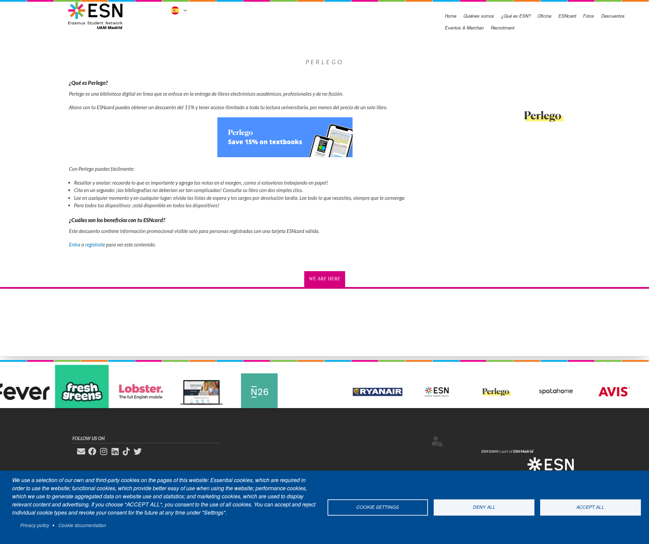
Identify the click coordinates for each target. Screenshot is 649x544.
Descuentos (613, 16)
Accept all (590, 507)
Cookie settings (377, 507)
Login (437, 441)
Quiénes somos (478, 16)
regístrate (95, 244)
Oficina (544, 16)
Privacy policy (34, 525)
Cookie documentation (82, 525)
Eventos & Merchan (464, 27)
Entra (74, 244)
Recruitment (502, 27)
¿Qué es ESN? (516, 16)
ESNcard (567, 16)
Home (450, 16)
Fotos (588, 16)
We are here (324, 278)
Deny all (484, 507)
